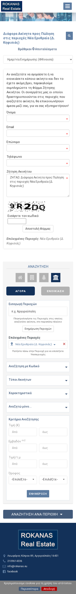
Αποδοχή (49, 588)
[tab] (38, 345)
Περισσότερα (29, 588)
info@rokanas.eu (17, 566)
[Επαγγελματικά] (32, 277)
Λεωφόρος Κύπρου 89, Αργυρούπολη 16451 (33, 555)
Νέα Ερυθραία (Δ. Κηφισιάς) (33, 344)
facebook (12, 571)
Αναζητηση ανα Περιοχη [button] (34, 514)
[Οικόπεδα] (44, 277)
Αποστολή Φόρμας (38, 228)
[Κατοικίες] (20, 277)
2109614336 (14, 561)
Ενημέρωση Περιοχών (38, 328)
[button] (69, 36)
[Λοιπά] (55, 277)
